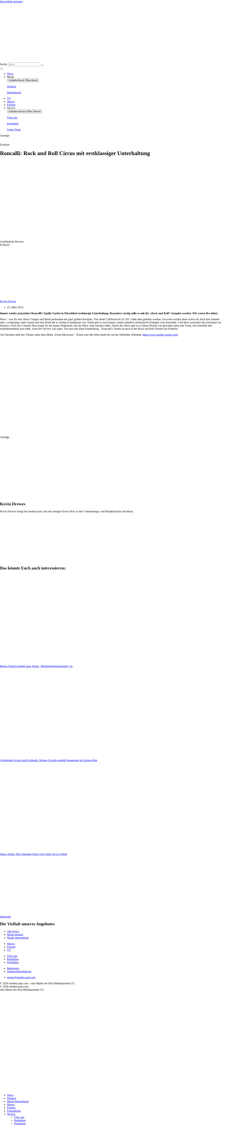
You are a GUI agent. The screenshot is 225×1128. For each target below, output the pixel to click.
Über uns (19, 1117)
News (10, 1095)
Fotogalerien (14, 1110)
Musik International (18, 1101)
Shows (11, 1104)
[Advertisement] (73, 389)
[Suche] (42, 65)
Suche (3, 64)
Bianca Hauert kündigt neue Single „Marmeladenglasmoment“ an (36, 666)
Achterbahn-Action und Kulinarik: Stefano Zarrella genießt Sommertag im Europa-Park (48, 760)
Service (11, 1114)
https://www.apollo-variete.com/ (160, 334)
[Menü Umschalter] (1, 68)
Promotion (20, 1123)
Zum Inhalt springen (11, 1)
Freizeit (11, 1107)
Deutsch (11, 1098)
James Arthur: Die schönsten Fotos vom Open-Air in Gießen (33, 854)
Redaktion (19, 1120)
